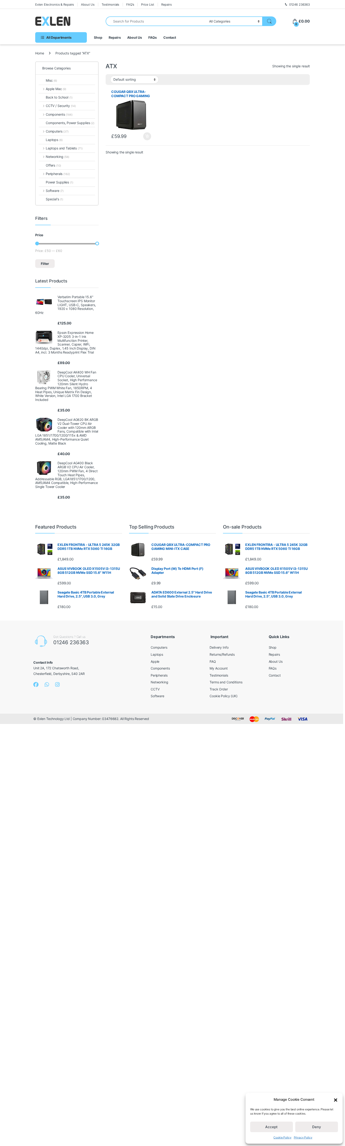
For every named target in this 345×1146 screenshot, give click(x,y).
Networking (57, 157)
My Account (219, 668)
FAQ (213, 661)
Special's (54, 199)
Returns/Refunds (222, 654)
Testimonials (110, 4)
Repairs (166, 4)
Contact (169, 37)
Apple (155, 661)
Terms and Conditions (226, 682)
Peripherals (58, 174)
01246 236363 (299, 4)
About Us (88, 4)
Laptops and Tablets (64, 148)
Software (55, 191)
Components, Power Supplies (70, 123)
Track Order (219, 689)
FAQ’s (130, 4)
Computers (57, 131)
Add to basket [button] (146, 136)
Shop (98, 37)
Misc (51, 80)
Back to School (59, 97)
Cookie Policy (282, 1137)
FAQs (152, 37)
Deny (316, 1127)
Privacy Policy (303, 1137)
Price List (147, 4)
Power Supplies (59, 182)
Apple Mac (56, 89)
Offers (53, 165)
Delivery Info (219, 647)
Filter (45, 264)
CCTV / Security (61, 106)
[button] (335, 1099)
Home (39, 53)
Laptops (54, 140)
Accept (271, 1127)
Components (59, 114)
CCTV (155, 689)
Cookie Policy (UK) (223, 696)
